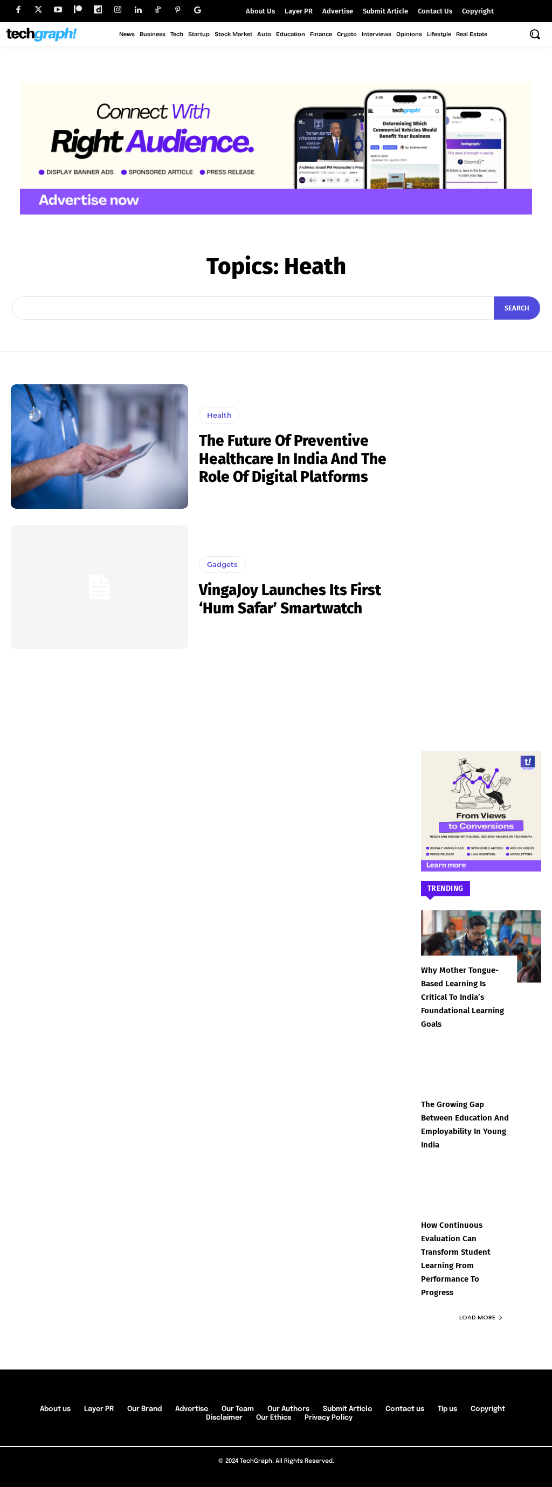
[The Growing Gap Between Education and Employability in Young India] (481, 1081)
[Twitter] (38, 10)
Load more (477, 1317)
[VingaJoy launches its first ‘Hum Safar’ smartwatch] (99, 587)
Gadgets (222, 564)
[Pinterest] (177, 10)
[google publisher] (197, 10)
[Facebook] (18, 10)
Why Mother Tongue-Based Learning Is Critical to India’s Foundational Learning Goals (462, 997)
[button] (535, 34)
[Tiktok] (157, 10)
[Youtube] (58, 10)
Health (219, 415)
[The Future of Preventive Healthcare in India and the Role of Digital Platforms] (99, 446)
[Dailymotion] (98, 10)
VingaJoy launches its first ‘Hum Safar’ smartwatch (290, 599)
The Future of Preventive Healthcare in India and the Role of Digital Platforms (293, 459)
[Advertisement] (481, 546)
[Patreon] (78, 10)
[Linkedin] (137, 10)
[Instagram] (118, 10)
